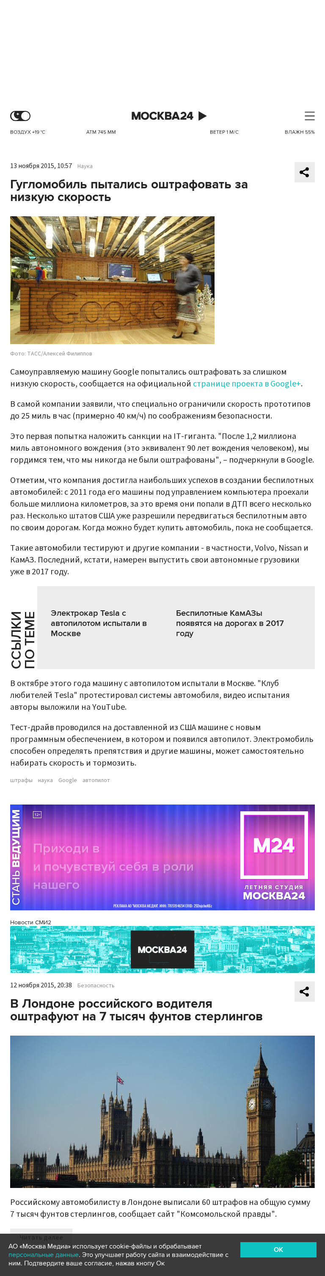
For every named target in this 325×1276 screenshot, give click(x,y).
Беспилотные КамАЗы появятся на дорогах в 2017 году (230, 623)
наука (45, 780)
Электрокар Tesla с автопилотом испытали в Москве (99, 623)
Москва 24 (162, 116)
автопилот (96, 780)
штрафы (21, 780)
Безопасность (96, 985)
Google (67, 780)
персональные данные (43, 1255)
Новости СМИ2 (30, 922)
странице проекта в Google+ (247, 384)
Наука (85, 166)
